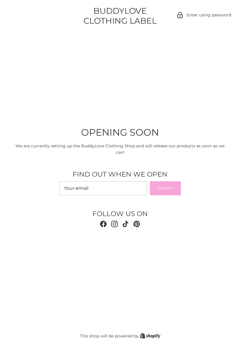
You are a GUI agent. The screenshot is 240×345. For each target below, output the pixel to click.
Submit (165, 188)
